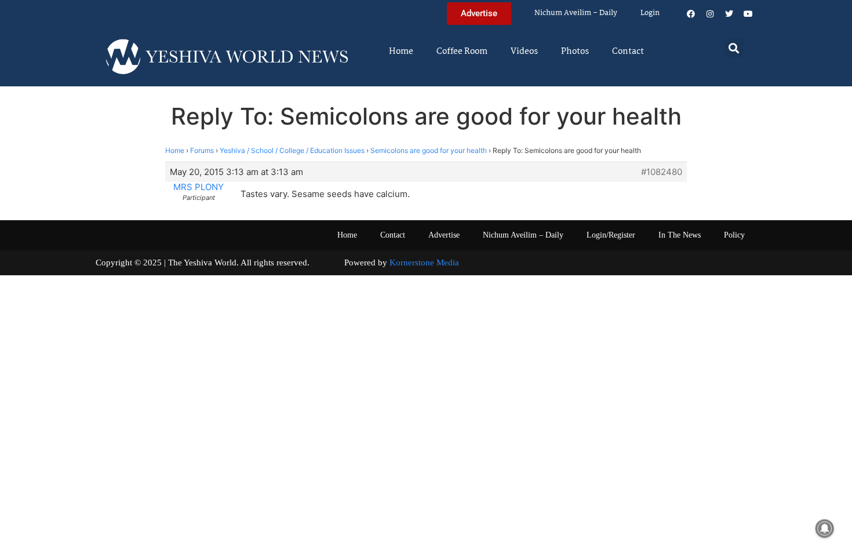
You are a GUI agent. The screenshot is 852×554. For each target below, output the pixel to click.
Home (401, 52)
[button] (734, 47)
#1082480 (661, 172)
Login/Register (611, 235)
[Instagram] (710, 14)
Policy (734, 235)
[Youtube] (748, 14)
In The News (679, 235)
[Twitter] (729, 14)
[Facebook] (691, 14)
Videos (524, 52)
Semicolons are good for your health (428, 150)
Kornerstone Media (424, 262)
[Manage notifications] (824, 528)
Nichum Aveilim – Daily (575, 13)
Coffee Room (461, 52)
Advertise (444, 235)
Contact (628, 52)
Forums (202, 150)
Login (650, 13)
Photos (575, 52)
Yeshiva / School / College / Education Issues (292, 150)
